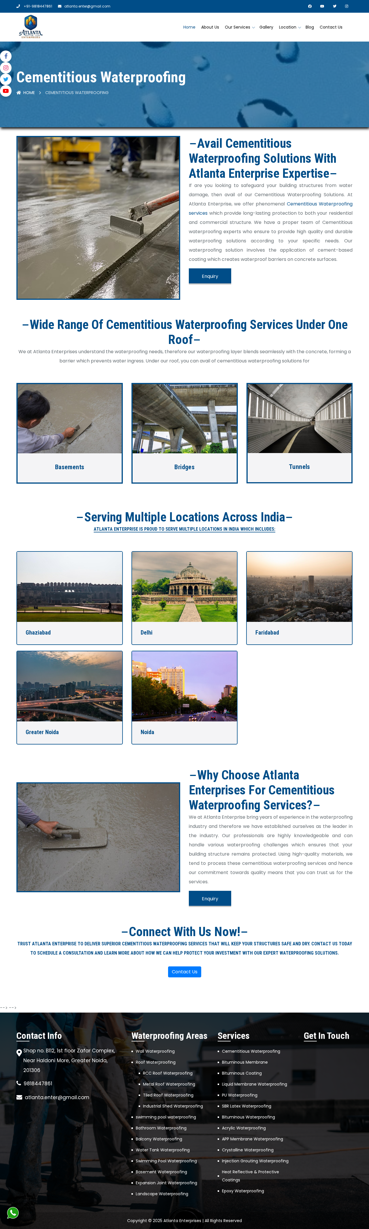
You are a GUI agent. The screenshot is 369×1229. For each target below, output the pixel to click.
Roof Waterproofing (156, 1062)
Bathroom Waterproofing (161, 1128)
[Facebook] (6, 56)
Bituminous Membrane (245, 1062)
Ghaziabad (38, 632)
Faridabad (267, 632)
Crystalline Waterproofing (248, 1150)
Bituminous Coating (242, 1073)
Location (287, 27)
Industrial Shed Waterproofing (173, 1106)
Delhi (147, 632)
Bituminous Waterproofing (248, 1117)
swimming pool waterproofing (166, 1117)
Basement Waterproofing (161, 1172)
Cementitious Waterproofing (251, 1051)
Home (189, 27)
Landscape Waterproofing (162, 1194)
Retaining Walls (299, 467)
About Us (210, 27)
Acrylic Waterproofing (244, 1128)
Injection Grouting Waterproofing (255, 1161)
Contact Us (331, 27)
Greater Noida (42, 732)
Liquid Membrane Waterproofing (254, 1084)
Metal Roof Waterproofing (169, 1084)
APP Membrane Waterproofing (252, 1139)
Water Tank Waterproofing (163, 1150)
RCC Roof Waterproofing (168, 1073)
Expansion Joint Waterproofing (166, 1183)
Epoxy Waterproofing (243, 1191)
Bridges (69, 467)
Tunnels (184, 466)
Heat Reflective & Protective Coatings (250, 1176)
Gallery (266, 27)
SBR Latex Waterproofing (246, 1106)
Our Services (237, 27)
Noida (147, 732)
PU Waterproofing (239, 1095)
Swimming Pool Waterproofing (166, 1161)
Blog (310, 27)
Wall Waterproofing (155, 1051)
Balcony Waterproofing (159, 1139)
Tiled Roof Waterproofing (168, 1095)
